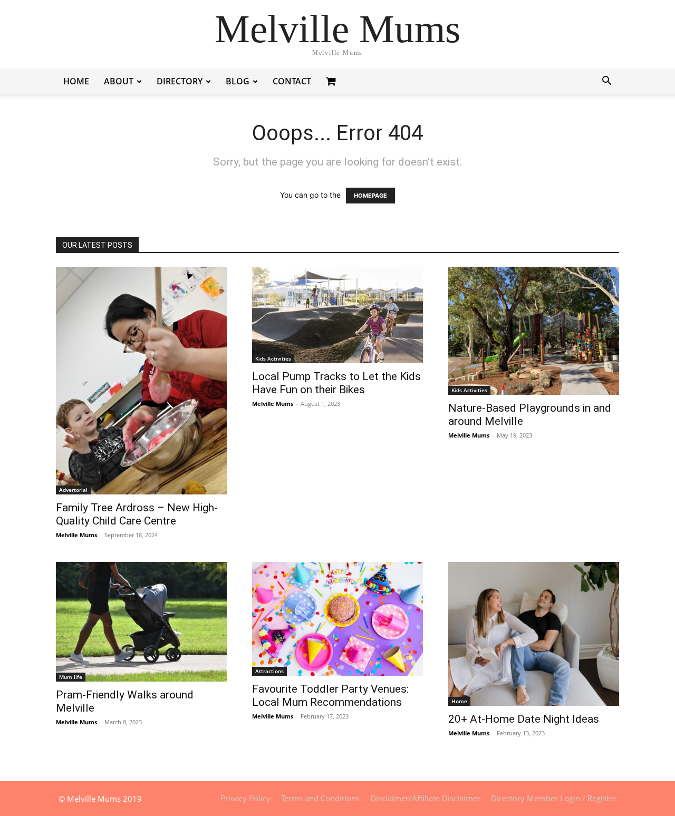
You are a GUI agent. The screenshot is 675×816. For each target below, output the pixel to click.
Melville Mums (76, 535)
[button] (606, 82)
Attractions (269, 671)
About (118, 81)
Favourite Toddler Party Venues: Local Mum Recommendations (330, 695)
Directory (179, 81)
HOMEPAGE (370, 195)
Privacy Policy (245, 798)
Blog (237, 81)
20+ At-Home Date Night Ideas (523, 719)
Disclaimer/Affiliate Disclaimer (425, 798)
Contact (292, 81)
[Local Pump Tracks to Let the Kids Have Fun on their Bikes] (337, 315)
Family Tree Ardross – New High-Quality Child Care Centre (137, 514)
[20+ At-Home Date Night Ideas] (533, 634)
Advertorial (73, 489)
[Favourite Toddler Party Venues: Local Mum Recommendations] (337, 619)
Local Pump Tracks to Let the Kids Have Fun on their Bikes (336, 383)
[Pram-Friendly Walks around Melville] (141, 622)
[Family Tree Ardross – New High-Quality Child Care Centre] (141, 380)
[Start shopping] (332, 81)
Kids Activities (273, 358)
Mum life (70, 677)
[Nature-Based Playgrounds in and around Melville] (533, 331)
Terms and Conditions (320, 798)
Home (76, 81)
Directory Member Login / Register (553, 798)
